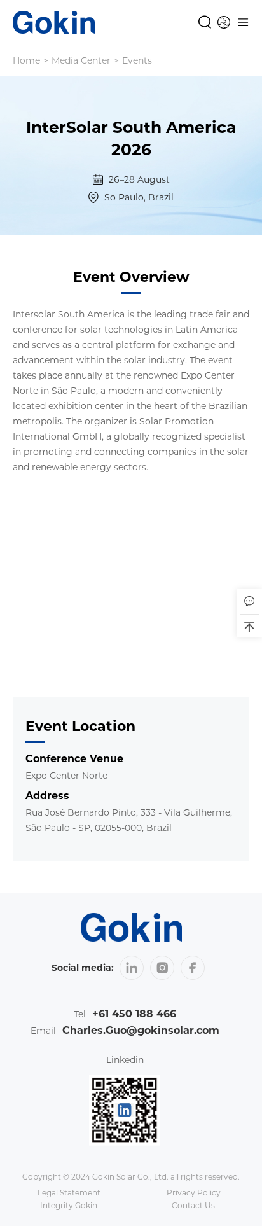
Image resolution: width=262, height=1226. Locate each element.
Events (137, 60)
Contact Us (193, 1205)
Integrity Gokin (68, 1205)
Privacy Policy (194, 1192)
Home (26, 60)
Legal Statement (69, 1192)
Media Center (81, 60)
